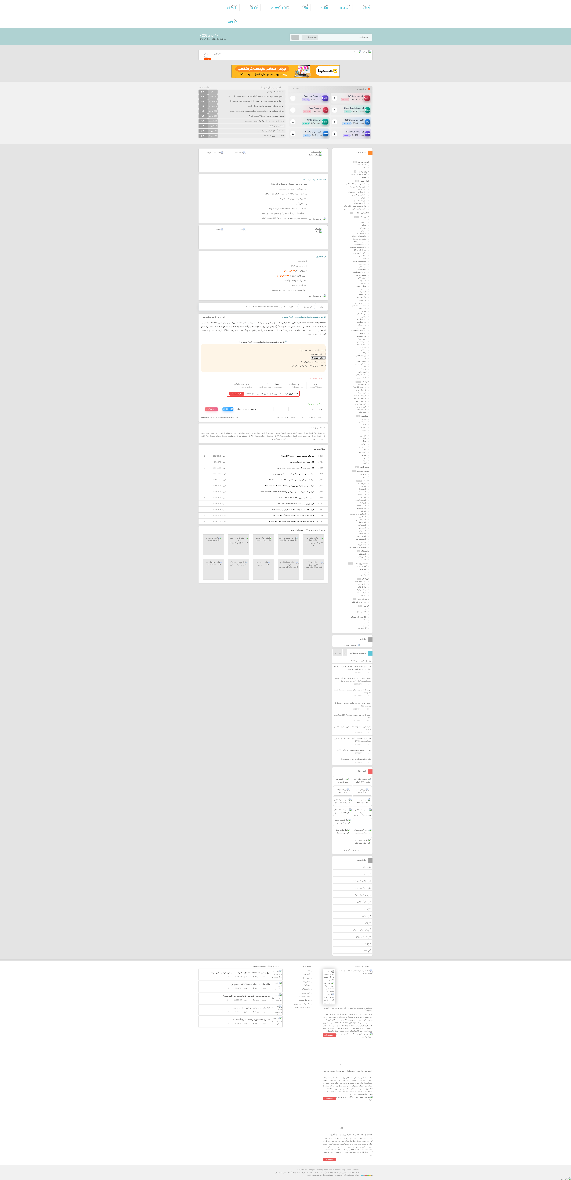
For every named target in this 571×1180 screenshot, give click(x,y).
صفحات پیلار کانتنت (276, 126)
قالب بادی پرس (361, 519)
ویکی (364, 358)
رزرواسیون (362, 300)
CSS (365, 219)
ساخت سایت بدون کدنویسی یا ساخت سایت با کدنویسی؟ (246, 996)
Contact (325, 1169)
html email (261, 433)
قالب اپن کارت (361, 511)
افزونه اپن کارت (361, 390)
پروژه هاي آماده (363, 599)
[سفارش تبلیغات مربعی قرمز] (215, 152)
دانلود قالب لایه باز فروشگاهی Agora (302, 462)
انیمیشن (363, 430)
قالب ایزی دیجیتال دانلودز (357, 514)
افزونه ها (308, 306)
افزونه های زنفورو (360, 398)
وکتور (364, 625)
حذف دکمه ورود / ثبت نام (274, 135)
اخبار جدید (367, 909)
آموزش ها (363, 569)
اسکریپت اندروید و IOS (358, 236)
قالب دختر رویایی (213, 540)
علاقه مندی (362, 308)
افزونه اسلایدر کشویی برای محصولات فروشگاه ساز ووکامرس (293, 515)
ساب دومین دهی (360, 303)
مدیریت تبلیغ (362, 325)
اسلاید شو (363, 421)
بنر (365, 614)
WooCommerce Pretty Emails (303, 433)
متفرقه (364, 455)
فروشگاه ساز (361, 314)
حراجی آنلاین (362, 278)
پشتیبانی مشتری (360, 364)
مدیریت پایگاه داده (360, 339)
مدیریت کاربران (361, 341)
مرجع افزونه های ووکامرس (281, 439)
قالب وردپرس (361, 536)
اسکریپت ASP (361, 233)
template (277, 433)
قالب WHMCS (361, 505)
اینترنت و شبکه (361, 590)
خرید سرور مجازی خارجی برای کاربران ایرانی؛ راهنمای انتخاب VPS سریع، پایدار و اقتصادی (352, 668)
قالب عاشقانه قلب (213, 564)
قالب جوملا (362, 522)
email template (251, 433)
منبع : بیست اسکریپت (240, 384)
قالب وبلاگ (365, 551)
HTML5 (363, 222)
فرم (365, 449)
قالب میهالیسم (361, 531)
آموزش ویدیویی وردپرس (358, 174)
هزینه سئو (367, 867)
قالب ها (366, 481)
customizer (205, 433)
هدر (365, 622)
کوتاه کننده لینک (361, 375)
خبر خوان (363, 280)
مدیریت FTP (362, 595)
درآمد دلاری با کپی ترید (362, 881)
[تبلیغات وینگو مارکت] (352, 645)
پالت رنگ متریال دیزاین (302, 1003)
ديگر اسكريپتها (361, 297)
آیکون (364, 609)
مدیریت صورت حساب (358, 330)
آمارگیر (364, 225)
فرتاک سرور (321, 256)
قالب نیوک (362, 533)
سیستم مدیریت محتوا (359, 305)
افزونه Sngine (361, 384)
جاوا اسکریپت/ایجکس (359, 272)
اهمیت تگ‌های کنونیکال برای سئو (271, 130)
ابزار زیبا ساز (362, 189)
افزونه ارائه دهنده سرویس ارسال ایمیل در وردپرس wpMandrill (293, 509)
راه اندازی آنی (301, 203)
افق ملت (367, 874)
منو (365, 458)
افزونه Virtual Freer (359, 387)
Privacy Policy (340, 1169)
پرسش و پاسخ (361, 361)
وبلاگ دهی (362, 353)
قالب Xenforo (361, 508)
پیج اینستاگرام (211, 409)
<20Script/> (209, 35)
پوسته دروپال (362, 544)
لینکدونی (363, 316)
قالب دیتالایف (362, 525)
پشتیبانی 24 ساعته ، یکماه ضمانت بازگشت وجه (288, 208)
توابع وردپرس (305, 993)
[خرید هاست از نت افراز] (315, 155)
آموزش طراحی (363, 162)
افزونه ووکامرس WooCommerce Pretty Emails (222, 436)
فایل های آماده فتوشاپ (358, 617)
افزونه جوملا (362, 393)
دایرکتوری (363, 292)
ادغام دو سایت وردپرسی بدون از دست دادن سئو (250, 1008)
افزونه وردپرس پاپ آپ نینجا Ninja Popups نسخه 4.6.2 (296, 503)
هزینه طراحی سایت (363, 888)
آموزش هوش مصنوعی (362, 929)
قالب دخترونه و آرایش (288, 540)
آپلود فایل (367, 950)
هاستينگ (363, 350)
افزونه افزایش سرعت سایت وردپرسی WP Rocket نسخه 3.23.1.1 (352, 704)
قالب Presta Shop (360, 500)
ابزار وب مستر (361, 584)
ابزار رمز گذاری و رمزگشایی (356, 186)
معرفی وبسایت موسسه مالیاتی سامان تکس (266, 106)
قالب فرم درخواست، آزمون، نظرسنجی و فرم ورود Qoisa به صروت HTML (352, 740)
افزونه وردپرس (361, 401)
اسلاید (364, 419)
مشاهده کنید (328, 1035)
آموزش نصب (361, 566)
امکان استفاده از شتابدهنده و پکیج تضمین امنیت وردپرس (284, 213)
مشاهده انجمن (205, 87)
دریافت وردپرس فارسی (302, 1007)
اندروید (364, 477)
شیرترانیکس (362, 412)
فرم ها (364, 311)
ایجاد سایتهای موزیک (359, 261)
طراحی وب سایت (353, 1175)
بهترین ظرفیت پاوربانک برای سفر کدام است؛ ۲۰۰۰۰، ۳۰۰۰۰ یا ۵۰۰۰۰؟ (256, 96)
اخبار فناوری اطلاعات (361, 213)
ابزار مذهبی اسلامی (359, 203)
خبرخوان (363, 444)
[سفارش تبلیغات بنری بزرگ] (316, 152)
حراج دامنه (366, 943)
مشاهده (207, 59)
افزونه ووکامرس (210, 317)
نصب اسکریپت (304, 996)
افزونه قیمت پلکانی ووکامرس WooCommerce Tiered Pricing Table (291, 480)
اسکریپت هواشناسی (359, 244)
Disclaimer (355, 1169)
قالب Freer (362, 492)
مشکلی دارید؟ (273, 384)
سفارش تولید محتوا (363, 895)
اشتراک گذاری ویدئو (359, 253)
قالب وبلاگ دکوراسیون (313, 567)
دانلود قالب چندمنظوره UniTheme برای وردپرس (250, 984)
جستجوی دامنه (361, 275)
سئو (365, 572)
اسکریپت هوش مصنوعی (358, 247)
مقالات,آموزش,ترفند (362, 563)
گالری (364, 463)
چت (365, 366)
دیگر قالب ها (362, 483)
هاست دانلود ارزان (363, 936)
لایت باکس (362, 452)
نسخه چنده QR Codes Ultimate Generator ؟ (266, 116)
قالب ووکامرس (361, 539)
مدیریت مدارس (361, 336)
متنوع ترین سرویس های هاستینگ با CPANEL (289, 184)
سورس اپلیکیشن (363, 471)
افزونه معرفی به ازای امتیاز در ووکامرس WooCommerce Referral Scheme (289, 486)
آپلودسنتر (363, 228)
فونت (364, 620)
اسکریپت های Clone (359, 239)
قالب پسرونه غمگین (238, 564)
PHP (364, 167)
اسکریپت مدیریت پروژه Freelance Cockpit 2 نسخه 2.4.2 (295, 497)
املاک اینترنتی (361, 255)
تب (365, 433)
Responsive (270, 433)
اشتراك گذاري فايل (360, 250)
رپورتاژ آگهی (364, 467)
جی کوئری (365, 416)
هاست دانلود (311, 1175)
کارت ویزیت (362, 628)
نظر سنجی (362, 347)
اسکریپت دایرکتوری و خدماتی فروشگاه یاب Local (250, 1019)
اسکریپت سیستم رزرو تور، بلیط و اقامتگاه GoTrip (354, 750)
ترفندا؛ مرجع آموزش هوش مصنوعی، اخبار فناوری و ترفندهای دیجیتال (256, 101)
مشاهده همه (295, 89)
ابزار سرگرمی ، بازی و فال (357, 192)
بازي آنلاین (362, 264)
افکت (364, 424)
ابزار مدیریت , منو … (359, 200)
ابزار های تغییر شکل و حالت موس (355, 209)
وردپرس (363, 575)
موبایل (364, 460)
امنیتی (364, 258)
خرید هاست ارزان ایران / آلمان (313, 179)
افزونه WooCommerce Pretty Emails (263, 436)
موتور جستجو (361, 344)
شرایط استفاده (304, 1000)
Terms (348, 1169)
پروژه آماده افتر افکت (359, 602)
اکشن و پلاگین (361, 611)
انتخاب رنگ (362, 427)
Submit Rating (318, 358)
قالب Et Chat (362, 486)
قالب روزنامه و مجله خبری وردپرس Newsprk (356, 759)
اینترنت (364, 177)
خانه (322, 306)
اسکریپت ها (365, 217)
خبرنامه (363, 283)
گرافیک (366, 606)
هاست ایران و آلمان (299, 266)
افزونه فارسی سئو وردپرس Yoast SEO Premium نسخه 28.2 (352, 716)
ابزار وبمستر (364, 181)
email (221, 433)
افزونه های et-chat (360, 395)
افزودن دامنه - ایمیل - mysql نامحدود (292, 189)
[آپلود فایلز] (366, 52)
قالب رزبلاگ (362, 557)
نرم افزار (366, 579)
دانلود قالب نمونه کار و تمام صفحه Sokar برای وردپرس (295, 468)
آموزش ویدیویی (363, 171)
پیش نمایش (294, 384)
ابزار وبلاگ (306, 982)
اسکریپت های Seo (360, 241)
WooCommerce (286, 433)
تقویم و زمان (362, 435)
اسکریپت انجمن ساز (276, 91)
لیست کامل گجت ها (351, 850)
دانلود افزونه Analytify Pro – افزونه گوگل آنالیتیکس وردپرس (352, 728)
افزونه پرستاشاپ (360, 409)
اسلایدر (363, 230)
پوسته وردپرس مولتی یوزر (357, 547)
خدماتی (363, 289)
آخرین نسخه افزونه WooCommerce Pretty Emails (294, 436)
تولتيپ (364, 438)
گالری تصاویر (362, 377)
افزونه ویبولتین (361, 406)
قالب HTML (362, 494)
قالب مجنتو (362, 528)
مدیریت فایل (362, 333)
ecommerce (214, 433)
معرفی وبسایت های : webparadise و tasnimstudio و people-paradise (257, 111)
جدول (364, 441)
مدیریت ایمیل (361, 322)
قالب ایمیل (362, 517)
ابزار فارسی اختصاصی (358, 198)
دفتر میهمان (362, 294)
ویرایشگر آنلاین (361, 355)
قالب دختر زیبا (263, 564)
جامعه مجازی (361, 269)
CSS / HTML (361, 165)
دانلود (316, 384)
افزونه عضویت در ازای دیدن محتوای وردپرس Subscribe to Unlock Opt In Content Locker (352, 679)
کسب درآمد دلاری (364, 902)
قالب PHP (363, 497)
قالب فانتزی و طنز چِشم (238, 543)
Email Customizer (230, 433)
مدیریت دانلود (361, 328)
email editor (241, 433)
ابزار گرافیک (362, 587)
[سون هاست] (356, 52)
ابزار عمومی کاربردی (359, 195)
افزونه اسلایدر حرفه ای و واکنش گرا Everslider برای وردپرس (293, 474)
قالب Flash (362, 489)
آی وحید (343, 1175)
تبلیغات (307, 971)
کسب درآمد (362, 372)
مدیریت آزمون (361, 319)
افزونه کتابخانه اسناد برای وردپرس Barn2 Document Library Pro (352, 691)
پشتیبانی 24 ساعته (299, 285)
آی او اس (363, 474)
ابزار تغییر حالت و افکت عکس (356, 184)
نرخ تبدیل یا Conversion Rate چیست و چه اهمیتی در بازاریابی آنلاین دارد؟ (240, 972)
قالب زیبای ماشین (263, 540)
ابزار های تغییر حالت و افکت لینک (355, 206)
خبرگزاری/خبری (361, 286)
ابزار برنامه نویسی (360, 581)
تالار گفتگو (363, 267)
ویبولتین (363, 542)
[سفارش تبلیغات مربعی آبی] (240, 152)
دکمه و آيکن (362, 447)
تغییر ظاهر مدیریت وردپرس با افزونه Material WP (297, 456)
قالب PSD (363, 503)
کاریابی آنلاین (362, 369)
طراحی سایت (361, 592)
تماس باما (306, 978)
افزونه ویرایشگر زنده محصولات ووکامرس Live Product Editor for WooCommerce (286, 492)
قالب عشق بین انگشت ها (313, 544)
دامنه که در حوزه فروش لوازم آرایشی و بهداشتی (264, 121)
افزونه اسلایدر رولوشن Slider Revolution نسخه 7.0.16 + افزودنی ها (291, 521)
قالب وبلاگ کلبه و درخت (288, 567)
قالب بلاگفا (362, 554)
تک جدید (367, 922)
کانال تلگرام (228, 409)
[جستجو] (295, 37)
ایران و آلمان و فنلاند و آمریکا (295, 280)
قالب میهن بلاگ (361, 559)
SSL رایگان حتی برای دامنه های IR (293, 198)
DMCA (331, 1169)
